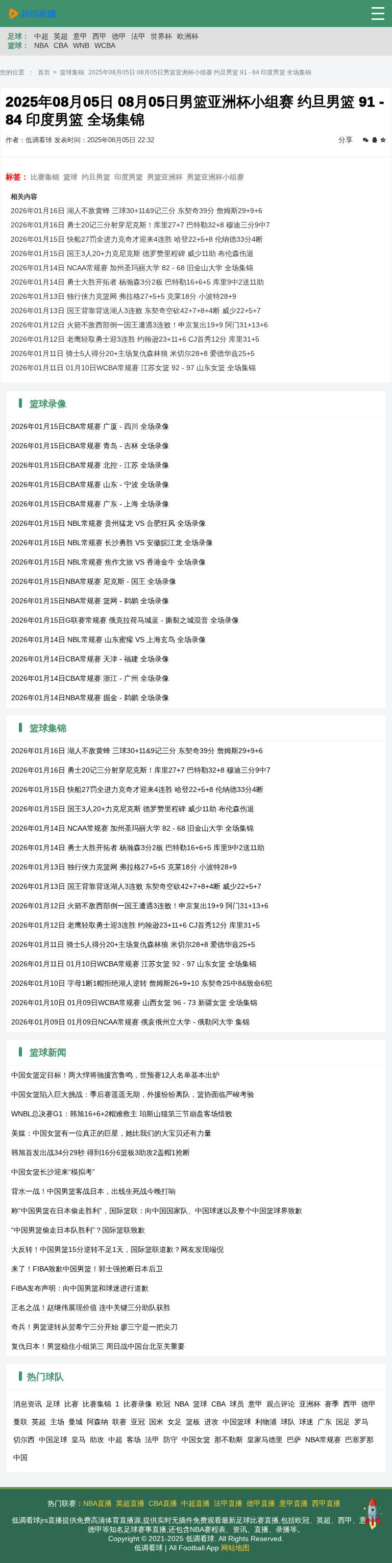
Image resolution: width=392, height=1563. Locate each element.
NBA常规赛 (323, 1440)
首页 (44, 72)
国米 (156, 1422)
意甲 (80, 36)
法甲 (138, 36)
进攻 (211, 1422)
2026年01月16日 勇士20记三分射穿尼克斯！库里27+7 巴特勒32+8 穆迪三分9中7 (140, 225)
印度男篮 (128, 177)
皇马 (78, 1440)
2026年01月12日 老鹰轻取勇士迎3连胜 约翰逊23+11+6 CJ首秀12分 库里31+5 (135, 339)
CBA (61, 45)
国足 (343, 1422)
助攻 (97, 1440)
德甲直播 (261, 1503)
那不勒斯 (228, 1440)
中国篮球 (237, 1422)
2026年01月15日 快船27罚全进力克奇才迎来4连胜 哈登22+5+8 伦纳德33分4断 (137, 239)
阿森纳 (97, 1422)
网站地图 (235, 1548)
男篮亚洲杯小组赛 (215, 177)
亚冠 (138, 1422)
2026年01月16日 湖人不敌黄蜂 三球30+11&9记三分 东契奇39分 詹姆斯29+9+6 (136, 211)
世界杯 (161, 36)
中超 (41, 36)
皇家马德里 (265, 1440)
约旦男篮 (96, 177)
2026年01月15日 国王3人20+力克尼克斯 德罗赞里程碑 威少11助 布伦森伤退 (132, 253)
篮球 (70, 177)
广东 (324, 1422)
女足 (174, 1422)
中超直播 (195, 1503)
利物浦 (266, 1422)
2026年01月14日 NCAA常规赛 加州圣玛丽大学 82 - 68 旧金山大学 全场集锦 (132, 268)
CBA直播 (163, 1503)
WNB (81, 45)
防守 (170, 1440)
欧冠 (163, 1404)
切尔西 (24, 1440)
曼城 (75, 1422)
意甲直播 (293, 1503)
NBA (41, 45)
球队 (288, 1422)
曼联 (20, 1422)
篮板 (193, 1422)
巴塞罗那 (359, 1440)
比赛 (71, 1404)
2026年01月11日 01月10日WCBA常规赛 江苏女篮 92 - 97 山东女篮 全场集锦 (133, 368)
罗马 (361, 1422)
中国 (20, 1457)
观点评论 (280, 1404)
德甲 (119, 36)
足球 (53, 1404)
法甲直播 (228, 1503)
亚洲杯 (310, 1404)
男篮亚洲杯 (165, 177)
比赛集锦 (45, 177)
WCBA (104, 45)
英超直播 (130, 1503)
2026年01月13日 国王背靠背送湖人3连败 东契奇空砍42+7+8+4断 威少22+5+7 (136, 310)
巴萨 (294, 1440)
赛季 (332, 1404)
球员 (237, 1404)
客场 (134, 1440)
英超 (61, 36)
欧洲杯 (188, 36)
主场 (57, 1422)
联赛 (119, 1422)
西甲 (99, 36)
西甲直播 (326, 1503)
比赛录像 (138, 1404)
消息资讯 (27, 1404)
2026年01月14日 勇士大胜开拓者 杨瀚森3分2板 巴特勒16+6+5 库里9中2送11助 (137, 282)
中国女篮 (196, 1440)
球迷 (306, 1422)
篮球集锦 (72, 72)
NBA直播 (97, 1503)
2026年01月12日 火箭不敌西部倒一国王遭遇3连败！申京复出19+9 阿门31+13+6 (139, 325)
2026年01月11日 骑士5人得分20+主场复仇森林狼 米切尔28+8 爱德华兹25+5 (133, 353)
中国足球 (53, 1440)
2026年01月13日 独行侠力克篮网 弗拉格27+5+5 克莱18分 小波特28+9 (123, 296)
